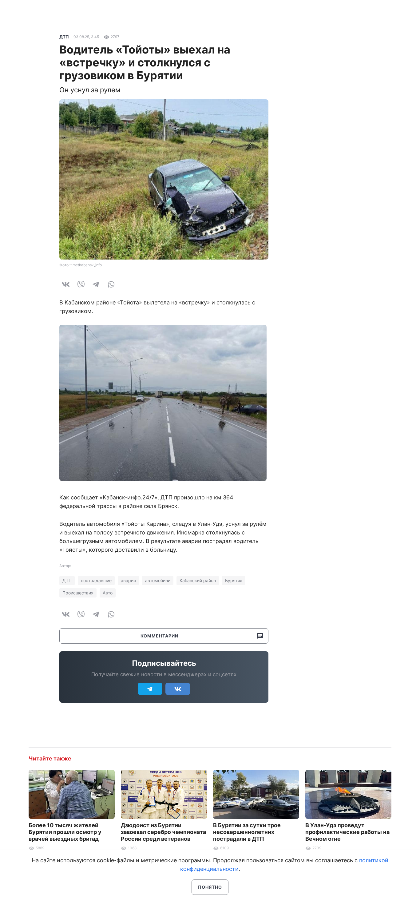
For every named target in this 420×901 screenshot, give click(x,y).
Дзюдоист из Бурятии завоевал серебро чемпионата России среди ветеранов (163, 832)
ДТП (64, 36)
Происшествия (77, 592)
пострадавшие (96, 580)
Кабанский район (198, 580)
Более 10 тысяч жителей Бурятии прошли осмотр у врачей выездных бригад (65, 832)
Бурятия (233, 580)
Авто (108, 592)
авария (128, 580)
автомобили (157, 580)
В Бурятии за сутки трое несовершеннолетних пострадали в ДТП (247, 832)
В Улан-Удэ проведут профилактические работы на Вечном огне (347, 832)
